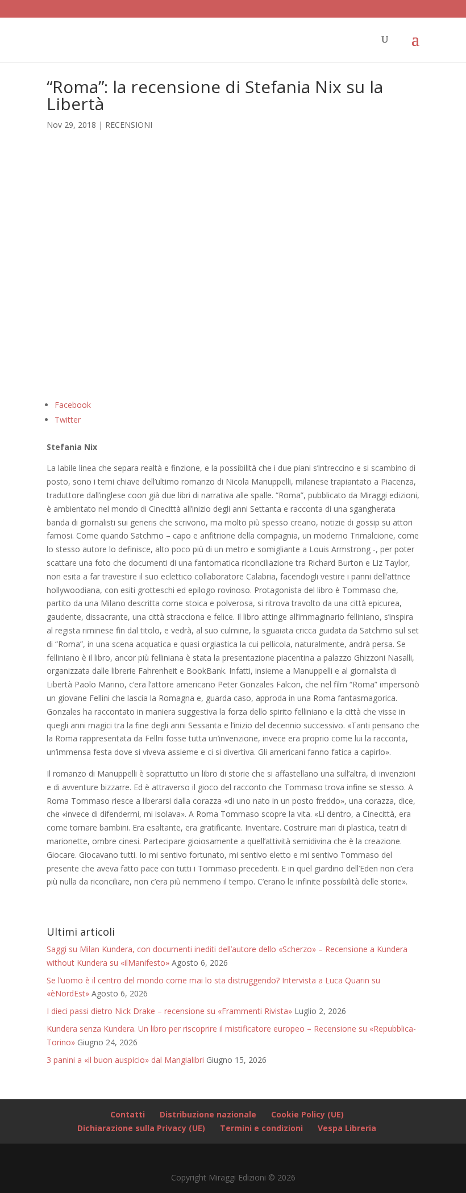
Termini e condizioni (261, 1128)
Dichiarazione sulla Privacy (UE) (141, 1128)
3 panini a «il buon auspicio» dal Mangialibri (125, 1059)
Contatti (127, 1114)
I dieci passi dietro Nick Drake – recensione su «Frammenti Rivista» (169, 1011)
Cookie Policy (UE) (307, 1114)
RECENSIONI (128, 124)
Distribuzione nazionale (208, 1114)
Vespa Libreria (347, 1128)
